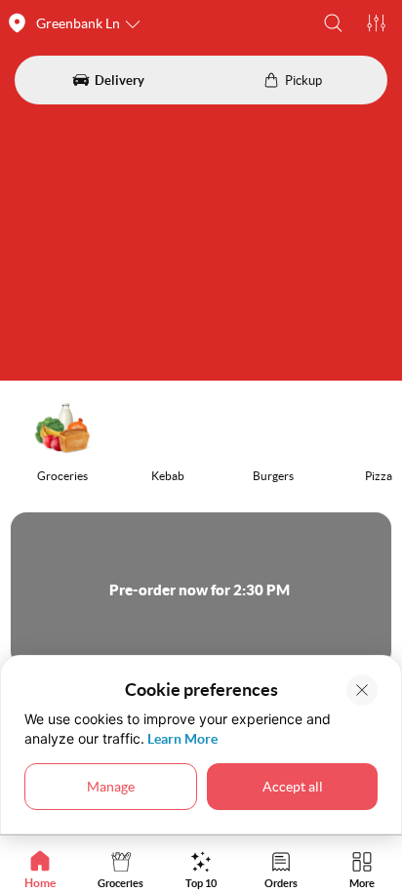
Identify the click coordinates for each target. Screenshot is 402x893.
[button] (333, 23)
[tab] (40, 869)
